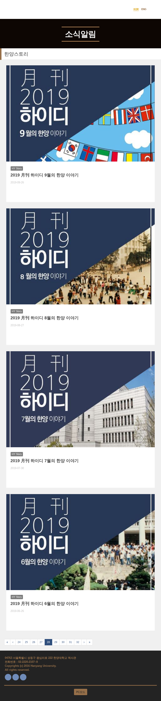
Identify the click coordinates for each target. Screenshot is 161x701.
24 (19, 642)
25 (26, 642)
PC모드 (80, 692)
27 (41, 642)
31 (70, 642)
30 (63, 642)
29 (55, 642)
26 (33, 642)
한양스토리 (16, 54)
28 (48, 642)
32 (77, 642)
